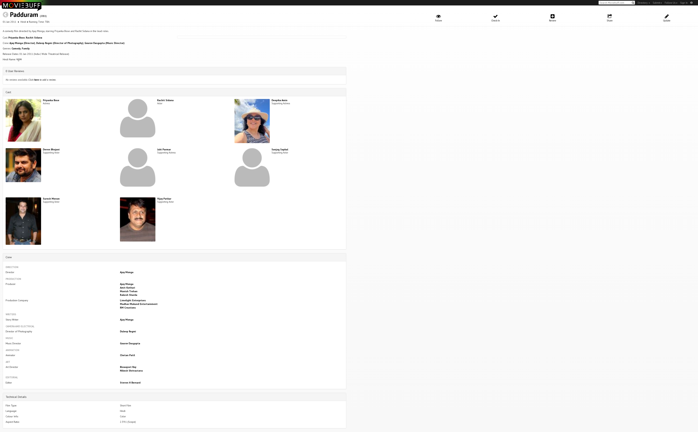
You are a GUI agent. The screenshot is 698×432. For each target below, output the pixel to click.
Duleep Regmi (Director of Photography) (59, 43)
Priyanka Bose (16, 37)
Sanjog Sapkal (280, 149)
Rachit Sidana (34, 37)
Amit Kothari (127, 287)
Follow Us (670, 2)
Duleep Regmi (128, 331)
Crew (9, 257)
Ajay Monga (126, 272)
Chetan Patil (127, 355)
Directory (643, 2)
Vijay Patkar (164, 198)
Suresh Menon (51, 198)
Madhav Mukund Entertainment (139, 304)
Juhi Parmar (164, 149)
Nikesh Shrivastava (131, 370)
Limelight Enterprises (133, 300)
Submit (656, 2)
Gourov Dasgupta (130, 343)
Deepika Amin (279, 100)
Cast (8, 92)
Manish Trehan (128, 291)
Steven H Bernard (130, 382)
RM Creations (128, 307)
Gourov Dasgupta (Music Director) (105, 43)
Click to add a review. (42, 79)
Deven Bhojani (51, 149)
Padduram (24, 14)
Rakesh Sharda (128, 295)
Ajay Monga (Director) (22, 43)
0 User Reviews (15, 71)
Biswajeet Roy (128, 367)
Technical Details (16, 397)
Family (26, 48)
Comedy (16, 48)
